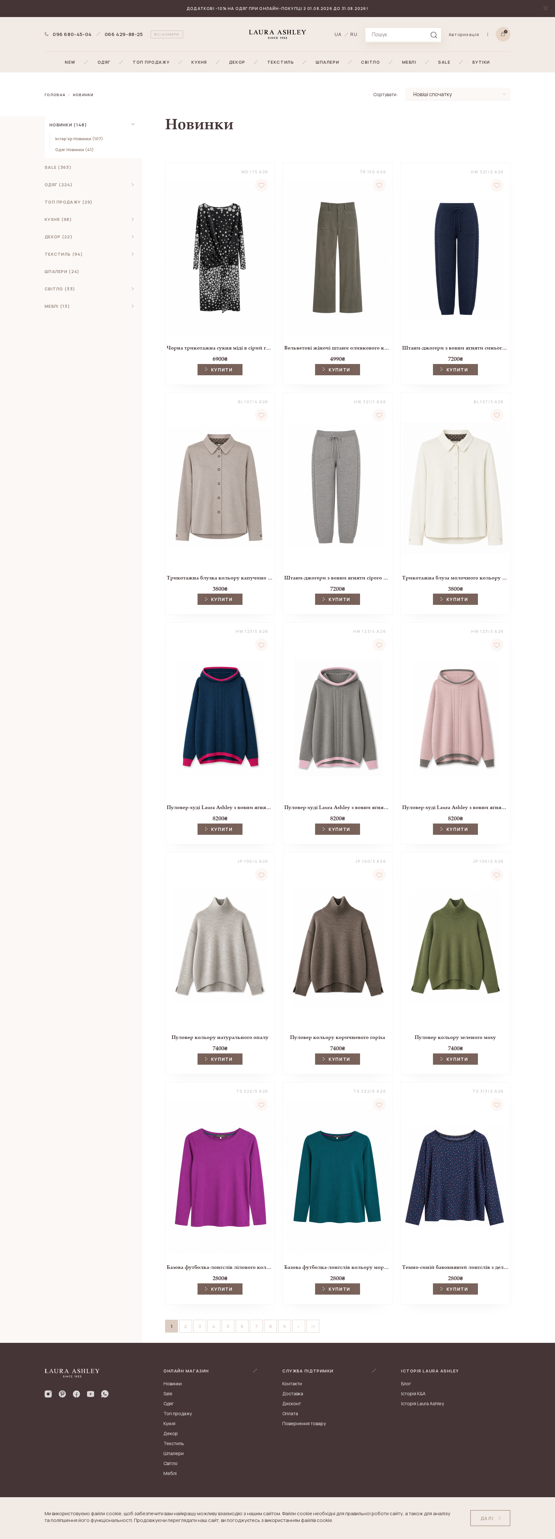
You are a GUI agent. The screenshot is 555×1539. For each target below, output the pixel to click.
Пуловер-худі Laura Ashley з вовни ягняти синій (220, 807)
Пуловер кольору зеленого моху (455, 1037)
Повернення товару (304, 1423)
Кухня (169, 1423)
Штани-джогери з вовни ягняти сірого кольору (337, 577)
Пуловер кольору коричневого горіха (337, 1037)
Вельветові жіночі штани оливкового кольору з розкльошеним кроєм (337, 347)
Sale (167, 1393)
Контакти (292, 1383)
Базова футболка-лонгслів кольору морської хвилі (337, 1267)
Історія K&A (413, 1393)
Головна (55, 94)
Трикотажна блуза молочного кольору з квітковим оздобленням (455, 577)
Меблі (170, 1473)
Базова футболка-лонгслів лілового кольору (220, 1267)
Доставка (292, 1393)
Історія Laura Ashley (422, 1403)
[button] (70, 62)
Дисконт (291, 1403)
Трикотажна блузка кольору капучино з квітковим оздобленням (220, 577)
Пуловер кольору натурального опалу (220, 1037)
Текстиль (173, 1443)
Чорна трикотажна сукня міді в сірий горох (220, 347)
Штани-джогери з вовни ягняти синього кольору (455, 347)
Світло (170, 1463)
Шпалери (173, 1453)
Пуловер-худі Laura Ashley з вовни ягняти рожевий (455, 807)
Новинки (83, 94)
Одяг (168, 1403)
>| (313, 1326)
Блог (406, 1383)
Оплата (290, 1413)
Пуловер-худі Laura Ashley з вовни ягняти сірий (337, 807)
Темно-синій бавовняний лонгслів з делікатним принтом (455, 1267)
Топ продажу (177, 1413)
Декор (170, 1433)
